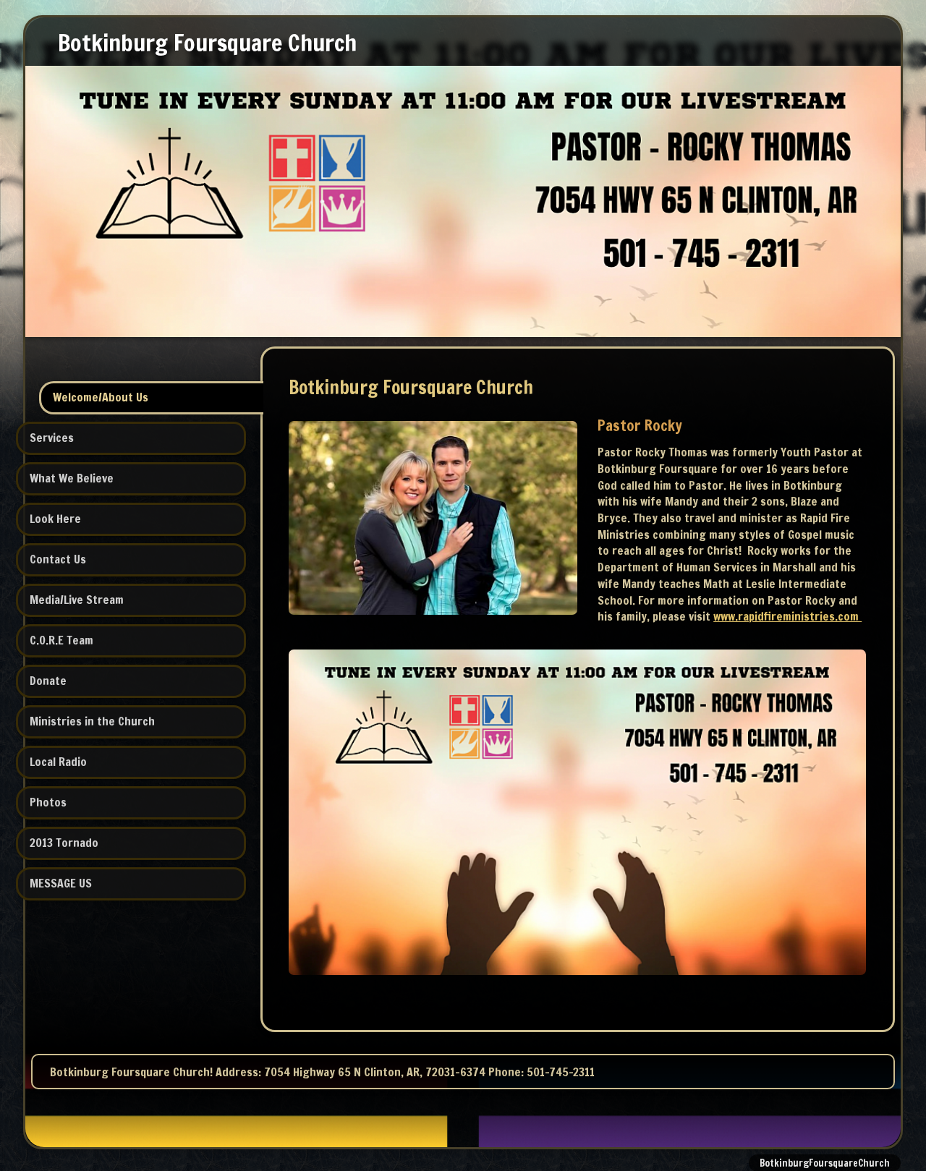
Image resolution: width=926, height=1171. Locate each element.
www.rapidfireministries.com (787, 616)
